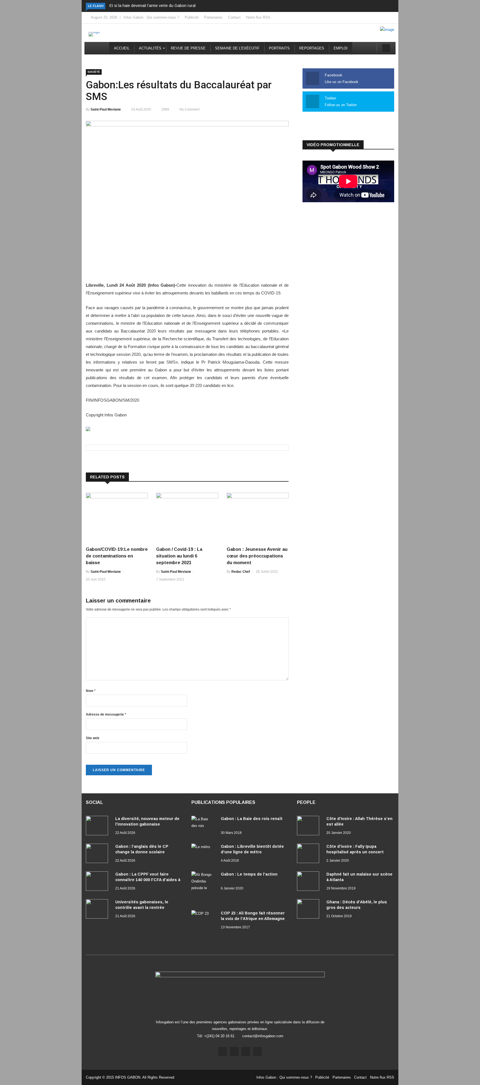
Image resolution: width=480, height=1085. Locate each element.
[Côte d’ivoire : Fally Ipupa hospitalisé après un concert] (309, 854)
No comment (189, 109)
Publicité (192, 17)
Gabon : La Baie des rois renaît (251, 818)
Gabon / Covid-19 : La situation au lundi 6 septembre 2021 (179, 556)
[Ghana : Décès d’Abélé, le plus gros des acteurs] (309, 910)
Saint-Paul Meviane (106, 109)
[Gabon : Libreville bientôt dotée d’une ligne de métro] (203, 853)
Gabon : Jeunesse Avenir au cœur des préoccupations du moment (257, 556)
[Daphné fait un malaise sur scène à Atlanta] (309, 882)
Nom (91, 691)
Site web (92, 738)
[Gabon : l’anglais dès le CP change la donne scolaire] (98, 854)
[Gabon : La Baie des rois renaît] (203, 825)
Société (94, 71)
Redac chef (240, 572)
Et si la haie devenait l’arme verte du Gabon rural (152, 5)
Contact (234, 17)
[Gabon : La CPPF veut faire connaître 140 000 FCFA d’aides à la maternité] (98, 882)
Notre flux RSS (258, 17)
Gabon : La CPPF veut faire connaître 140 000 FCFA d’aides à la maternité (147, 880)
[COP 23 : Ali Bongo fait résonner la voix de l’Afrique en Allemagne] (203, 920)
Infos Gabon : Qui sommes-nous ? (151, 17)
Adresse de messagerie (106, 714)
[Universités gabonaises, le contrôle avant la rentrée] (98, 910)
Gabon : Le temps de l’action (249, 874)
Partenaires (213, 17)
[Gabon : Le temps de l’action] (203, 888)
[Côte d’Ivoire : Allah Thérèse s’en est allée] (309, 827)
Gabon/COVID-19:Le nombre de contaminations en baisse (117, 556)
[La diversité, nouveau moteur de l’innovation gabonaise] (98, 827)
